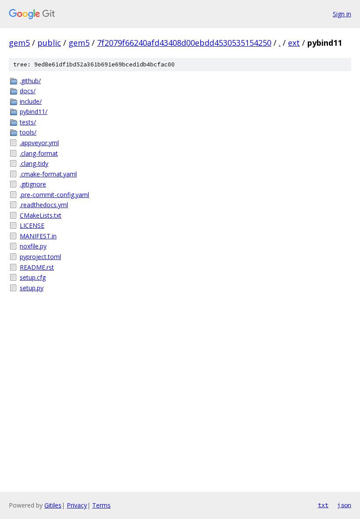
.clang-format (39, 153)
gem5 (19, 42)
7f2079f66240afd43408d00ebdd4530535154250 (184, 42)
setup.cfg (33, 277)
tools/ (28, 132)
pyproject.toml (40, 256)
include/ (31, 101)
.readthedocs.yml (44, 205)
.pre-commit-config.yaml (54, 194)
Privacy (77, 505)
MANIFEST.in (38, 236)
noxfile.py (33, 246)
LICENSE (32, 225)
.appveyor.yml (39, 143)
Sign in (342, 14)
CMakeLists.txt (40, 215)
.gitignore (33, 184)
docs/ (28, 91)
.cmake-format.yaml (48, 174)
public (49, 42)
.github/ (30, 81)
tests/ (28, 122)
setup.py (31, 288)
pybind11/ (33, 111)
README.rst (37, 267)
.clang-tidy (34, 163)
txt (323, 505)
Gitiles (52, 505)
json (344, 505)
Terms (101, 505)
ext (294, 42)
